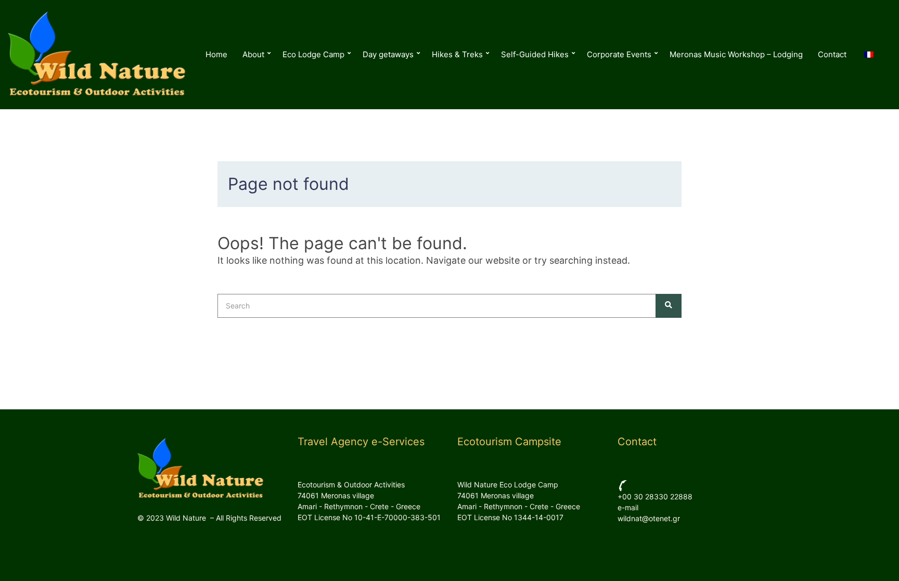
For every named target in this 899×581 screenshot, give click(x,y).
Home (216, 54)
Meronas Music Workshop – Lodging (736, 54)
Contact (832, 54)
